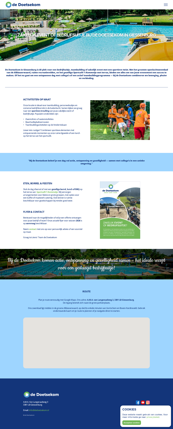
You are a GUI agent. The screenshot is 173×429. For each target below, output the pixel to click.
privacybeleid (153, 417)
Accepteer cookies (132, 423)
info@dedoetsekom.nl (38, 410)
